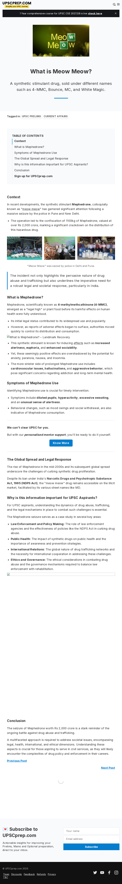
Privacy (52, 874)
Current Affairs (56, 116)
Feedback (29, 874)
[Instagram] (116, 873)
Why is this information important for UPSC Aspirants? (51, 164)
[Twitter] (95, 873)
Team (6, 874)
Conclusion (21, 170)
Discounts (16, 874)
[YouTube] (102, 873)
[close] (115, 13)
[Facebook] (109, 873)
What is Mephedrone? (29, 147)
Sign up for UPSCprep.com (33, 176)
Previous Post (17, 760)
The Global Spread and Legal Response (41, 158)
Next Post (108, 767)
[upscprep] (17, 4)
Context (20, 141)
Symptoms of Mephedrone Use (35, 152)
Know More (61, 443)
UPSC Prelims (31, 116)
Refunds (41, 874)
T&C (5, 877)
